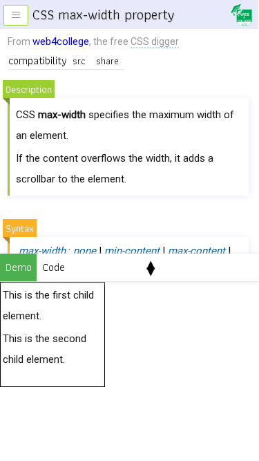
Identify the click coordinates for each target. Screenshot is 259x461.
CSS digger (155, 41)
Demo (19, 267)
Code (53, 267)
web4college (60, 41)
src (79, 60)
